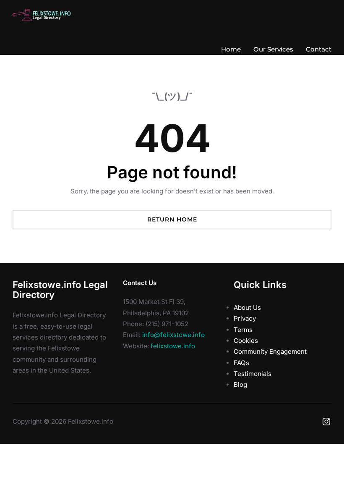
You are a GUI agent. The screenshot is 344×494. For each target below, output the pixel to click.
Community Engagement (270, 351)
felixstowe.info (173, 346)
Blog (240, 385)
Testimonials (252, 374)
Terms (243, 330)
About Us (247, 307)
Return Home (172, 219)
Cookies (246, 341)
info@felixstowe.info (173, 335)
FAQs (241, 363)
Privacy (245, 318)
